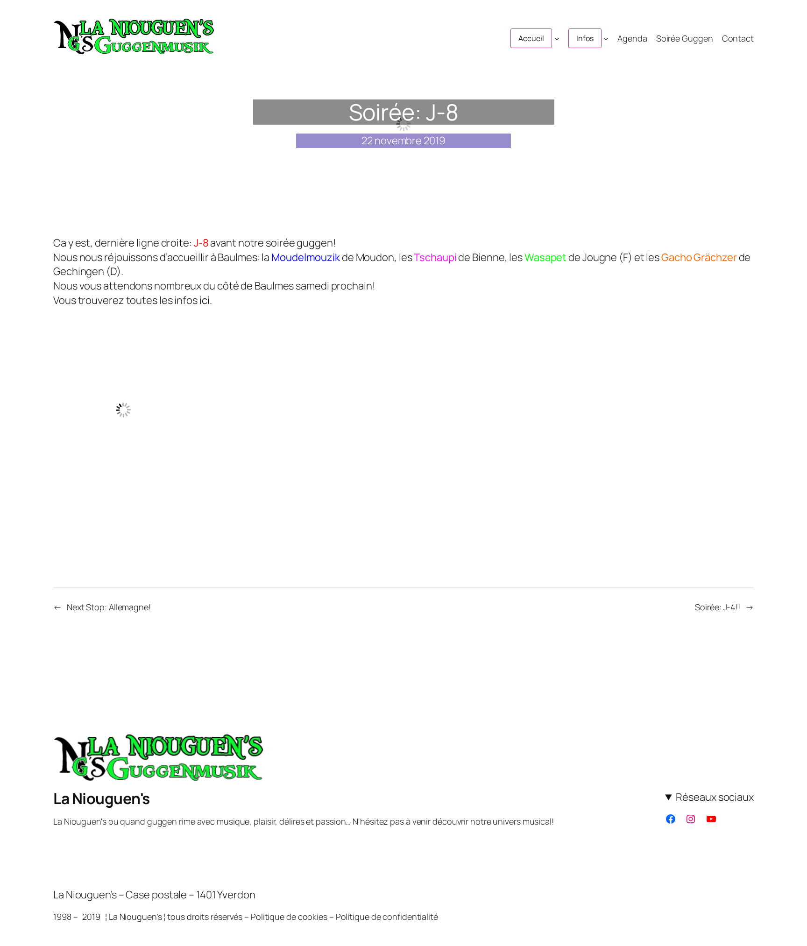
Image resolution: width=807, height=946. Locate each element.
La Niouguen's (101, 798)
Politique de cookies (289, 916)
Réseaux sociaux (715, 797)
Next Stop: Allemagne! (109, 607)
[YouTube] (711, 819)
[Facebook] (670, 819)
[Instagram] (690, 819)
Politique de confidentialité (387, 916)
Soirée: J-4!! (717, 607)
